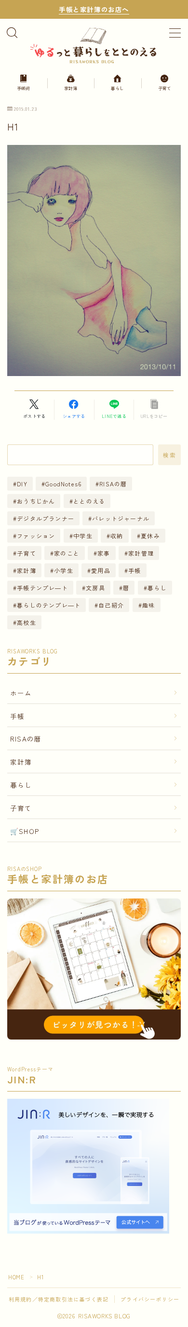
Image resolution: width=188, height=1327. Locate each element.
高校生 (26, 622)
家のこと (67, 553)
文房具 (95, 588)
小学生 (63, 570)
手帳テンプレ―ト (42, 588)
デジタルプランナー (45, 518)
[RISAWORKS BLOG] (94, 45)
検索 (169, 454)
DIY (22, 484)
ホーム (21, 693)
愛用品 (100, 570)
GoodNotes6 (63, 484)
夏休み (151, 536)
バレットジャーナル (120, 518)
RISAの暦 (113, 484)
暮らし (157, 588)
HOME (16, 1277)
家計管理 (141, 553)
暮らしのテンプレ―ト (49, 605)
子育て (26, 553)
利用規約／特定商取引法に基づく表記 (58, 1299)
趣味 (148, 605)
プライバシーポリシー (150, 1299)
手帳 (134, 570)
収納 (116, 536)
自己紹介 (111, 605)
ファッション (36, 536)
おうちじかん (36, 501)
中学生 (83, 536)
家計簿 (26, 570)
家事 (103, 553)
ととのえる (89, 501)
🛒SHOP (24, 831)
